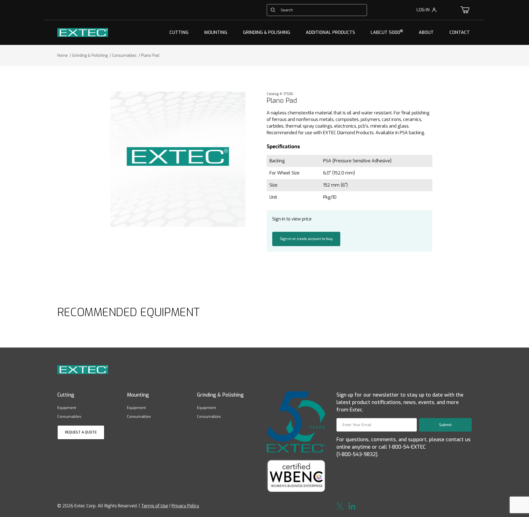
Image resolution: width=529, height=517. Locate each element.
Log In (423, 10)
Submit (445, 424)
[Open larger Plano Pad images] (177, 159)
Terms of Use (154, 506)
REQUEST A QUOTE (81, 432)
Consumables (69, 416)
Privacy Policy (185, 506)
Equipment (66, 407)
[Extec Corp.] (82, 32)
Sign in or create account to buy (306, 238)
